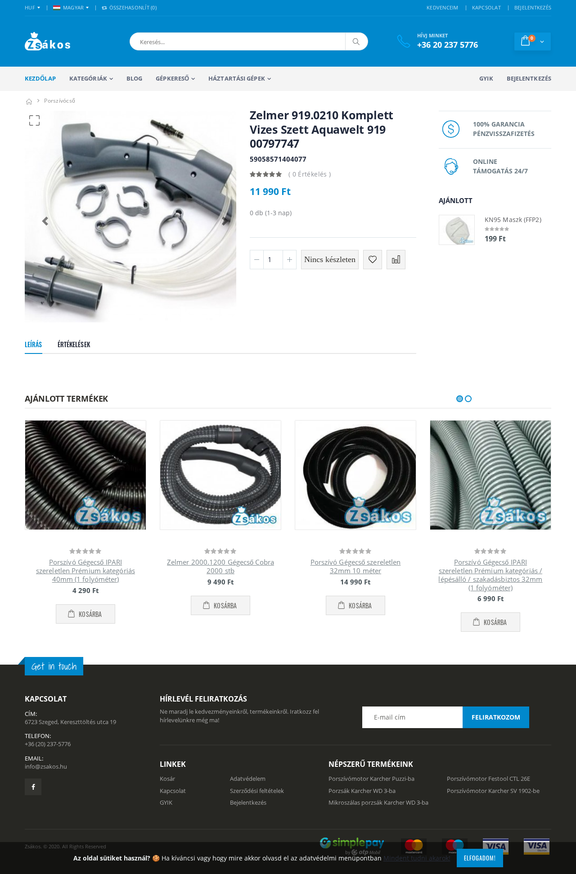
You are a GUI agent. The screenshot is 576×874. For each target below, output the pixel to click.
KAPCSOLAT (486, 7)
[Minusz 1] (257, 259)
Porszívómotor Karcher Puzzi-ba (371, 778)
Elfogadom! (480, 857)
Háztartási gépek (236, 78)
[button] (179, 41)
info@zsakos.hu (46, 766)
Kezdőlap (40, 78)
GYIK (486, 78)
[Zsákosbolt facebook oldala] (33, 787)
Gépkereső (172, 78)
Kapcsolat (173, 791)
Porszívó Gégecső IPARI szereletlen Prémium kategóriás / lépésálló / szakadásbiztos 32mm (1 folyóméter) (490, 574)
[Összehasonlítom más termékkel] (396, 259)
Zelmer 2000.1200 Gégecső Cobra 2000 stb (220, 566)
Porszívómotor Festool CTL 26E (488, 778)
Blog (134, 78)
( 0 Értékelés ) (309, 174)
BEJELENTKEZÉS (532, 7)
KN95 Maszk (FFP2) (513, 219)
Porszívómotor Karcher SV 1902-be (493, 791)
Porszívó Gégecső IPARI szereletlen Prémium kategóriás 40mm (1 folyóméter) (85, 570)
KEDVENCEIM (443, 7)
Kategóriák (88, 78)
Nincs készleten (330, 259)
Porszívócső (59, 100)
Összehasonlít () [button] (132, 7)
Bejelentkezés (529, 78)
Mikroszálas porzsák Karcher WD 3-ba (378, 802)
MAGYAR (73, 7)
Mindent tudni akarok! (416, 858)
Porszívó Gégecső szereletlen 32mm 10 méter (355, 566)
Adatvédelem (248, 778)
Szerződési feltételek (257, 791)
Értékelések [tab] (74, 344)
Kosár (167, 778)
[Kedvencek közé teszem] (372, 259)
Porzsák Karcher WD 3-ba (362, 791)
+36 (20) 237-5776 (48, 744)
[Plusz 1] (290, 259)
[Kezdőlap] (29, 100)
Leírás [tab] (33, 344)
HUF (30, 7)
